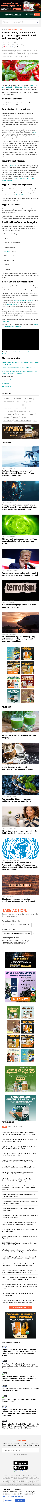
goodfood (14, 52)
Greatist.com (6, 383)
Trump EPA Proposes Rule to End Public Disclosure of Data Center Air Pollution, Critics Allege (19, 1278)
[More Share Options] (22, 46)
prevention (21, 55)
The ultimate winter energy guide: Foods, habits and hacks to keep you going (19, 832)
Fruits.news (5, 321)
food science (21, 402)
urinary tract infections (20, 56)
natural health (23, 53)
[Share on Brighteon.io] (9, 46)
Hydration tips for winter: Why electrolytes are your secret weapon (17, 768)
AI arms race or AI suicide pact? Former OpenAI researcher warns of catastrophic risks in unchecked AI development (19, 507)
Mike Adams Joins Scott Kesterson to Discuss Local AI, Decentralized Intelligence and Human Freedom (20, 1366)
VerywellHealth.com (8, 380)
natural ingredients (33, 53)
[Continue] (37, 1450)
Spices (4, 56)
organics (14, 55)
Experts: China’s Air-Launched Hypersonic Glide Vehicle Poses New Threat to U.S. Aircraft (17, 1173)
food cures (22, 50)
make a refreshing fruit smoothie (23, 300)
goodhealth (20, 52)
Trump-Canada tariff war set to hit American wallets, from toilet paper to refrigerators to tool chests (19, 1301)
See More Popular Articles (20, 1307)
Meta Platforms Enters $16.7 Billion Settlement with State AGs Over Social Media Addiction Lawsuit (19, 1161)
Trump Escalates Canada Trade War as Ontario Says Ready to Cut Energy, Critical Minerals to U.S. (19, 1271)
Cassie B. (12, 468)
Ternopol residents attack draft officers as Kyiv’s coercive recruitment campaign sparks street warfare (19, 1133)
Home (3, 29)
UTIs (34, 132)
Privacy (12, 1477)
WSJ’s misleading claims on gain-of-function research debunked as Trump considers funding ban (18, 473)
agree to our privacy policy (12, 1496)
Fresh (9, 52)
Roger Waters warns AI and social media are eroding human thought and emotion (19, 1154)
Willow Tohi (13, 502)
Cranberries (14, 50)
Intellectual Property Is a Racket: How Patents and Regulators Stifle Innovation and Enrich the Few (19, 1258)
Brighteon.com (6, 386)
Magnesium (7, 251)
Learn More (8, 1500)
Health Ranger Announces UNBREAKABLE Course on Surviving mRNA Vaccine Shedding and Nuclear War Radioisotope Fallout (19, 1378)
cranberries (13, 165)
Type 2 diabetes (21, 195)
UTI (28, 56)
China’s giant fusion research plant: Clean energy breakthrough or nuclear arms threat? (19, 541)
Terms (17, 1477)
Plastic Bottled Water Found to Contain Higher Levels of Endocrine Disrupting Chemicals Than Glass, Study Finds (19, 1286)
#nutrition (8, 50)
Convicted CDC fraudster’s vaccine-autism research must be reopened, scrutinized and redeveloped (19, 1223)
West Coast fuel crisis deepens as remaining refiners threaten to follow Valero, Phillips (19, 1251)
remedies (27, 55)
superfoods (10, 56)
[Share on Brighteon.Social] (4, 46)
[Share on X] (17, 46)
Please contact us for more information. (13, 943)
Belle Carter (13, 634)
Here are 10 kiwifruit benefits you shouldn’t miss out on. (19, 368)
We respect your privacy (20, 1454)
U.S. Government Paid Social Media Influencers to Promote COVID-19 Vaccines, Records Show (18, 1264)
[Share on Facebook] (13, 46)
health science (14, 53)
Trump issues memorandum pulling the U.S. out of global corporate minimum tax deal (20, 574)
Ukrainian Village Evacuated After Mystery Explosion (19, 1167)
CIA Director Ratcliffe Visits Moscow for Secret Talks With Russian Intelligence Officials (19, 1147)
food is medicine (30, 50)
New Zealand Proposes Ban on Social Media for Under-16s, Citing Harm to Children (20, 1140)
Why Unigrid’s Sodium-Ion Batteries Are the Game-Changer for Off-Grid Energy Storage (19, 1180)
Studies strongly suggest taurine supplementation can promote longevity (19, 900)
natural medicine (7, 55)
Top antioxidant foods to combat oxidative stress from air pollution (16, 800)
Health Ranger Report (10, 1342)
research (33, 55)
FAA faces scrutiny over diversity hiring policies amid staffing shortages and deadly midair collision (18, 638)
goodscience (6, 53)
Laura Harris (13, 570)
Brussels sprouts (12, 304)
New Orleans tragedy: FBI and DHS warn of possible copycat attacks (20, 606)
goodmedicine (28, 52)
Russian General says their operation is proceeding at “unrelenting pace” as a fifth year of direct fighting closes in (19, 1187)
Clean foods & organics (14, 29)
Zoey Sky (12, 42)
